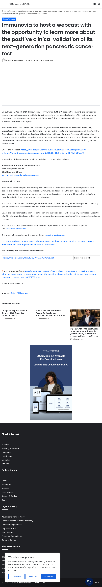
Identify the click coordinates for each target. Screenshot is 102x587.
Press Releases (8, 492)
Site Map (5, 464)
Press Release (16, 11)
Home (6, 11)
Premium (5, 488)
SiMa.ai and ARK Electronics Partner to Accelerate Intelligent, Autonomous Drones (50, 313)
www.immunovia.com (16, 228)
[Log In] (94, 5)
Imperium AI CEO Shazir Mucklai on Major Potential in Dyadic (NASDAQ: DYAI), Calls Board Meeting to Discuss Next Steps (84, 332)
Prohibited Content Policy (12, 536)
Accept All (48, 576)
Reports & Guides (9, 496)
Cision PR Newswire (13, 60)
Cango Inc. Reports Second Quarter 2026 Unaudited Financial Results (14, 313)
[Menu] (3, 5)
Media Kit (6, 460)
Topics (4, 500)
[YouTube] (95, 582)
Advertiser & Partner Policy (13, 517)
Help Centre (7, 456)
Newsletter (6, 484)
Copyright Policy (9, 528)
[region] (32, 567)
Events (4, 481)
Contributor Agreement (12, 524)
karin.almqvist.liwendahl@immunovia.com (21, 175)
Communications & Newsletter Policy (17, 521)
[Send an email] (22, 60)
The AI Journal (39, 582)
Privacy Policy (7, 532)
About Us (5, 444)
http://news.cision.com (55, 235)
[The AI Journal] (19, 4)
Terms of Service (9, 540)
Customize (16, 576)
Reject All (33, 576)
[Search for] (99, 5)
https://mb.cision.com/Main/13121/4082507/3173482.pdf (28, 258)
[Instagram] (98, 582)
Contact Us (6, 452)
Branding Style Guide (10, 448)
